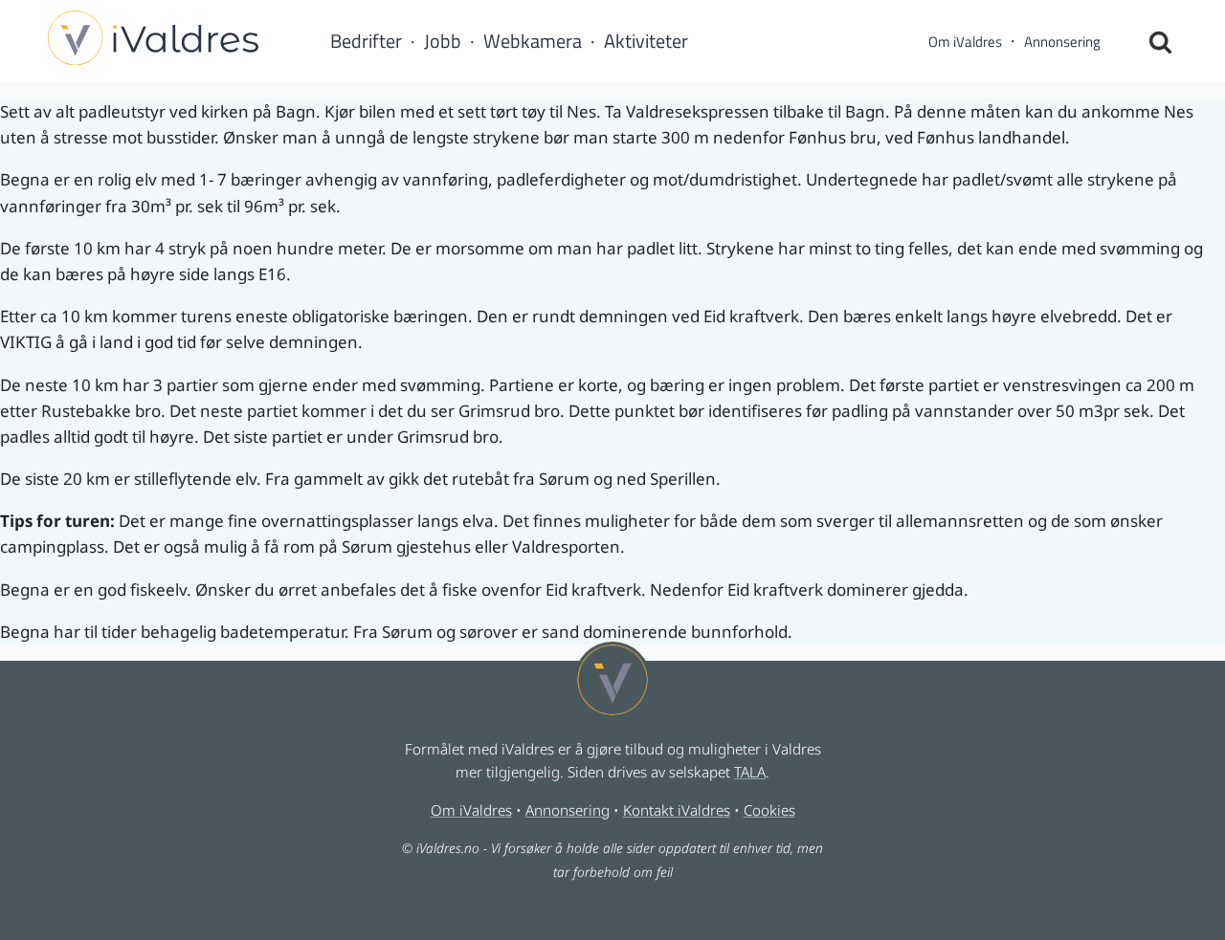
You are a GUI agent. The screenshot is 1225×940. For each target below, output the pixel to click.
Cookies (769, 810)
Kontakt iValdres (676, 810)
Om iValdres (965, 42)
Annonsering (1062, 42)
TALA (750, 771)
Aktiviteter (646, 40)
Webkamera (532, 40)
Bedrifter (366, 40)
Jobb (442, 40)
